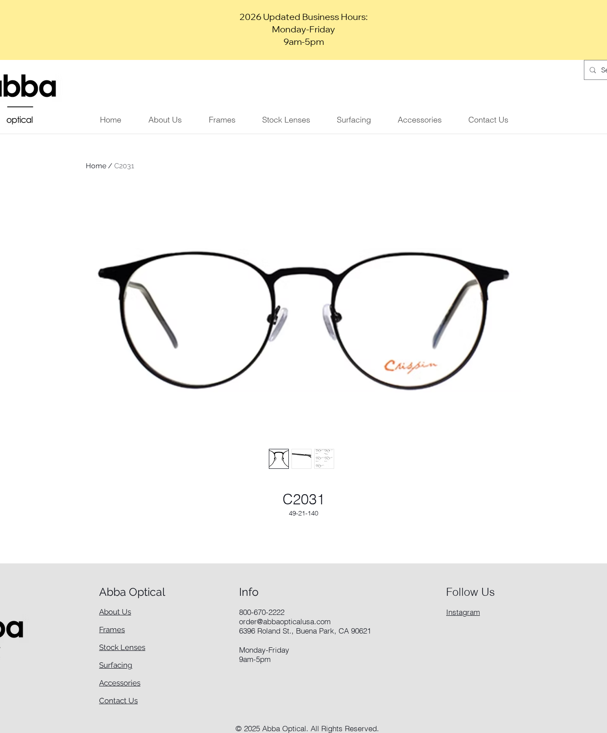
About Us (115, 611)
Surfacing (115, 665)
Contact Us (118, 700)
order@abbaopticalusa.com (285, 621)
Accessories (119, 682)
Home (96, 166)
